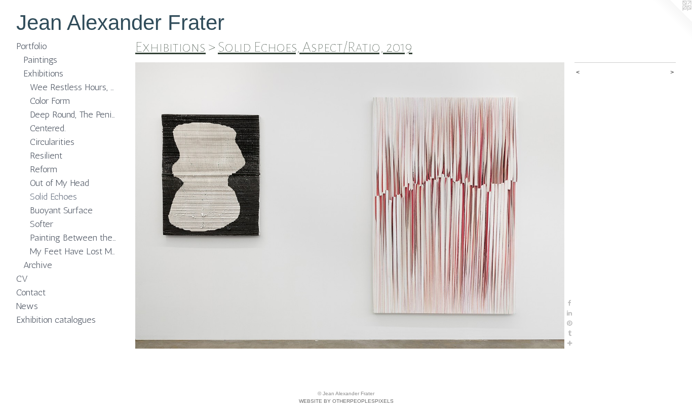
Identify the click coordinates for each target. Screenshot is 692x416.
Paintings (40, 59)
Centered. (48, 128)
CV (22, 278)
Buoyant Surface (61, 210)
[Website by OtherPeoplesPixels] (671, 20)
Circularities (52, 141)
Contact (31, 292)
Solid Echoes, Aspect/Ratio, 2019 (315, 47)
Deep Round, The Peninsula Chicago (74, 114)
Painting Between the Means (74, 237)
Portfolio (31, 46)
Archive (37, 265)
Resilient (46, 155)
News (27, 306)
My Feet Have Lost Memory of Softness (74, 251)
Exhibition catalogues (56, 319)
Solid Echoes (53, 196)
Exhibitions (43, 73)
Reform (43, 169)
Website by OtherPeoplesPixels (346, 401)
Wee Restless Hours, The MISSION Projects (74, 87)
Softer (41, 224)
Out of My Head (59, 182)
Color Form (50, 100)
